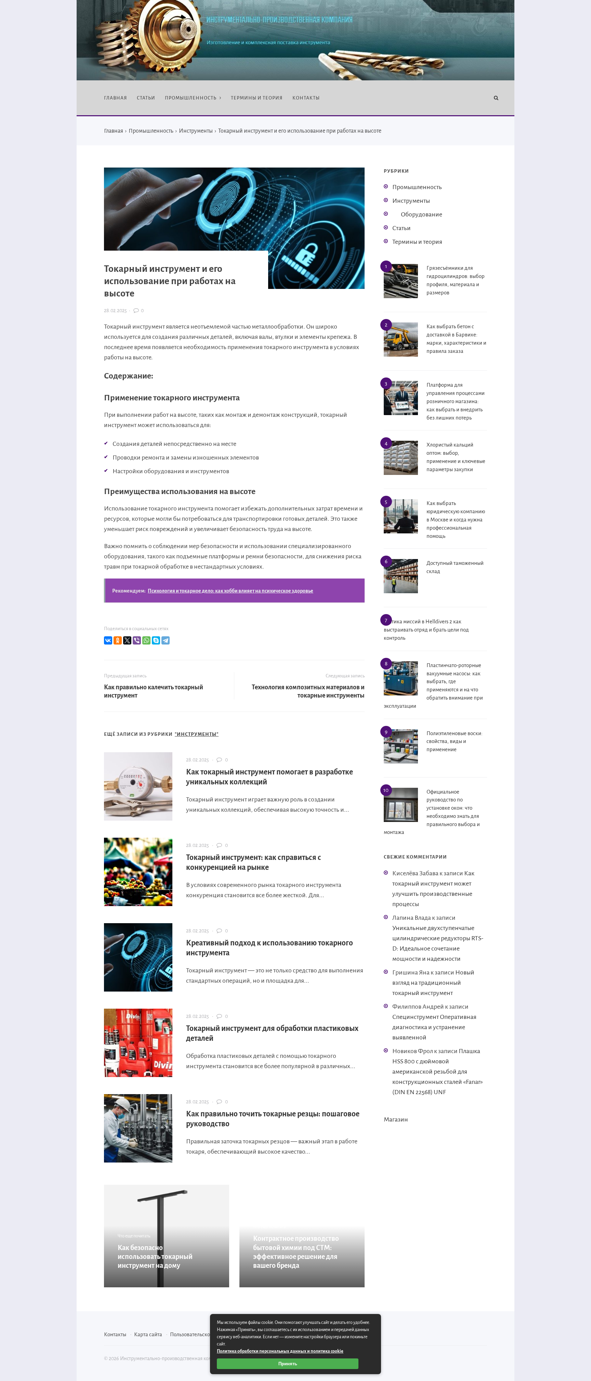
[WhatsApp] (146, 640)
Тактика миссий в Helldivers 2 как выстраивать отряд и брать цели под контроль (426, 630)
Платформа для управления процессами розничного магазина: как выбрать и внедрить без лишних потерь (455, 401)
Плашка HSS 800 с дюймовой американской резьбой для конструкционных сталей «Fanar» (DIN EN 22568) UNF (437, 1071)
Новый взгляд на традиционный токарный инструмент (433, 982)
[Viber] (137, 640)
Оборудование (421, 214)
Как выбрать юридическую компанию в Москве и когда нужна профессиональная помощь (455, 519)
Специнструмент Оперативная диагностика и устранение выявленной (434, 1027)
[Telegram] (165, 640)
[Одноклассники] (118, 640)
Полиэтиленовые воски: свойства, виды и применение (454, 741)
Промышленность (417, 187)
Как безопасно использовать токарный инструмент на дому (155, 1257)
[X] (127, 640)
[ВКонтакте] (108, 640)
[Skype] (156, 640)
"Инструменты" (197, 734)
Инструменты (411, 200)
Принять (287, 1363)
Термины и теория (417, 241)
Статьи (401, 228)
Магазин (396, 1119)
